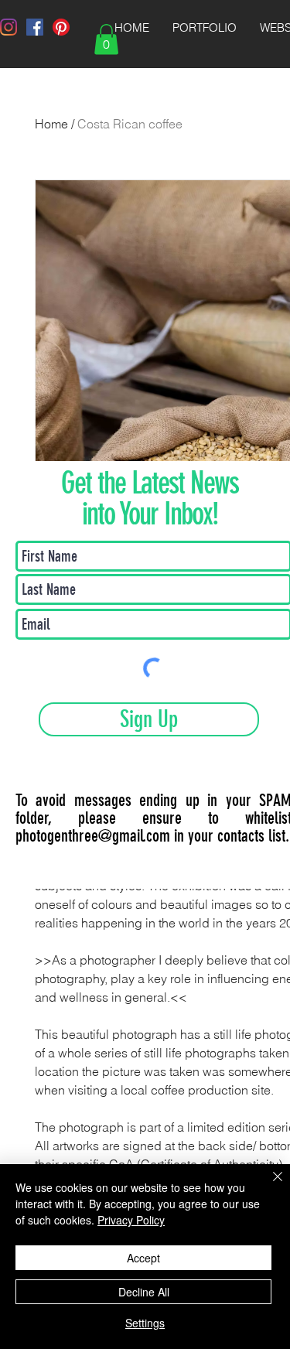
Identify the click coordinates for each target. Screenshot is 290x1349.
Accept (143, 1257)
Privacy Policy (131, 1220)
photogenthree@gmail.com (92, 835)
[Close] (268, 1185)
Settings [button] (145, 1322)
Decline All (143, 1291)
